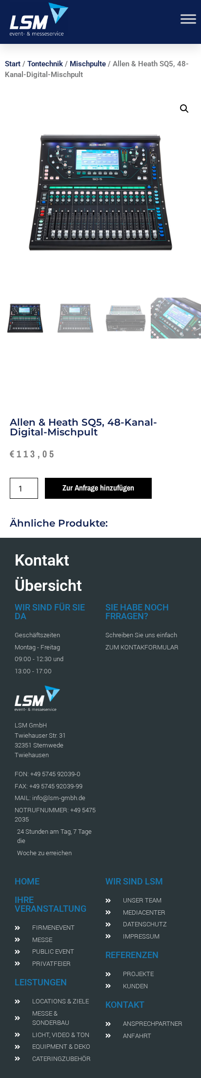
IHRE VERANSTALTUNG (50, 904)
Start (12, 63)
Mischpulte (88, 63)
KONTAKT (124, 1005)
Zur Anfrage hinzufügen (98, 487)
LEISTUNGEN (41, 982)
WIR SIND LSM (134, 881)
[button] (184, 109)
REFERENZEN (132, 955)
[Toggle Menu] (188, 18)
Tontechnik (45, 63)
